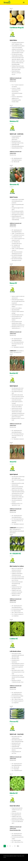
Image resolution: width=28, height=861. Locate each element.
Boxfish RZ (14, 373)
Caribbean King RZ (17, 28)
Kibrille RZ (14, 793)
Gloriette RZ (14, 184)
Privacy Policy (19, 855)
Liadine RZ (14, 639)
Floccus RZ (14, 721)
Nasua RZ (13, 283)
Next (18, 846)
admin (12, 123)
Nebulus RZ (14, 121)
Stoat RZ (13, 462)
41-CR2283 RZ (15, 554)
